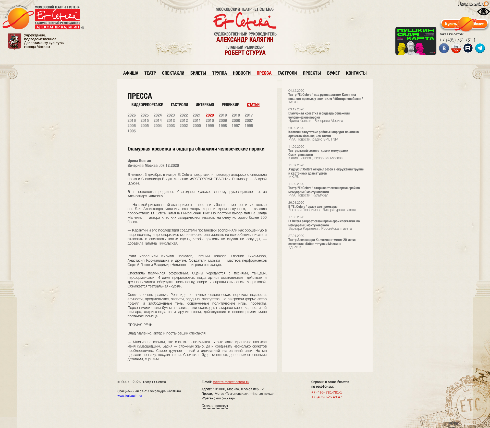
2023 (171, 115)
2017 (249, 115)
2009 (223, 120)
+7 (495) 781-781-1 (326, 392)
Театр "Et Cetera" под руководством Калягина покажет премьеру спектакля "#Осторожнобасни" (325, 96)
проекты (312, 73)
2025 (145, 115)
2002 (184, 125)
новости (242, 73)
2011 (197, 120)
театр (150, 73)
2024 (158, 115)
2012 (184, 120)
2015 (145, 120)
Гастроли (179, 104)
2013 (171, 120)
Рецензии (230, 104)
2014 (158, 120)
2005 (145, 125)
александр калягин (245, 39)
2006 (132, 125)
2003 (171, 125)
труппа (219, 73)
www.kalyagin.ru (129, 395)
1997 (236, 125)
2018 (236, 115)
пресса (264, 73)
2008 (236, 120)
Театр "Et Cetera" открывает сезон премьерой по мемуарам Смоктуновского (324, 190)
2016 (132, 120)
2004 (158, 125)
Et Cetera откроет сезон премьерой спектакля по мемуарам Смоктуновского (324, 223)
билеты (198, 73)
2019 (223, 115)
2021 (197, 115)
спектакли (173, 73)
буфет (333, 73)
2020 (210, 115)
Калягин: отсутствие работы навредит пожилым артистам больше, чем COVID (323, 134)
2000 (197, 125)
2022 (184, 115)
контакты (356, 73)
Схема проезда (215, 405)
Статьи (253, 104)
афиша (130, 73)
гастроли (287, 73)
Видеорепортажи (147, 104)
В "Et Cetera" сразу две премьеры (322, 206)
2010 (210, 120)
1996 (249, 125)
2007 (249, 120)
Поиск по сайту (471, 3)
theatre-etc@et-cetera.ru (231, 381)
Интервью (205, 104)
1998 (223, 125)
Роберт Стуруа (245, 52)
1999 (210, 125)
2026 (132, 115)
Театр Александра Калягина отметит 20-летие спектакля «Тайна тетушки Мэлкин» (322, 242)
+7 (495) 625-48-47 (326, 397)
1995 (132, 131)
